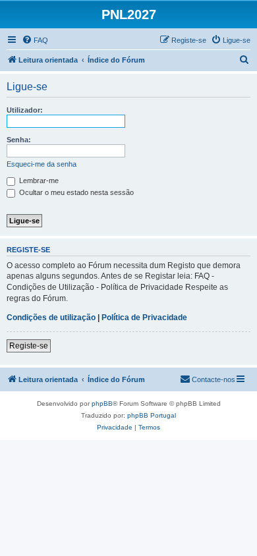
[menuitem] (35, 40)
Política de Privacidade (144, 317)
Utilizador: (25, 110)
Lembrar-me (38, 180)
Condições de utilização (51, 317)
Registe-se (28, 345)
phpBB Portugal (151, 415)
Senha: (19, 140)
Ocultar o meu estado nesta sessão (75, 192)
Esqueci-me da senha (41, 164)
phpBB (102, 403)
